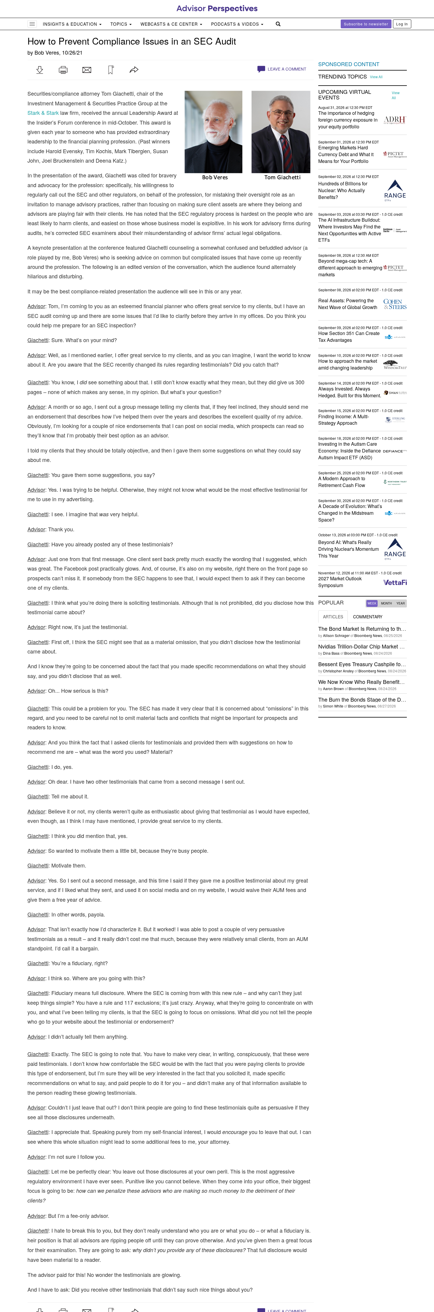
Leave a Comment (286, 69)
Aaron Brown (333, 688)
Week (372, 603)
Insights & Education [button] (71, 24)
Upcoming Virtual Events (344, 95)
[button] (39, 70)
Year (401, 603)
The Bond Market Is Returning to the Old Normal (375, 628)
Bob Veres (47, 52)
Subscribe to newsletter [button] (366, 23)
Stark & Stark (43, 112)
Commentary (367, 617)
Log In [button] (402, 23)
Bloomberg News (368, 635)
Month (386, 603)
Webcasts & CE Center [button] (170, 24)
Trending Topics (342, 76)
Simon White (333, 705)
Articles (333, 617)
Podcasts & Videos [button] (235, 24)
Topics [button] (119, 24)
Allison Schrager (336, 635)
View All (376, 76)
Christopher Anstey (338, 670)
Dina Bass (331, 653)
